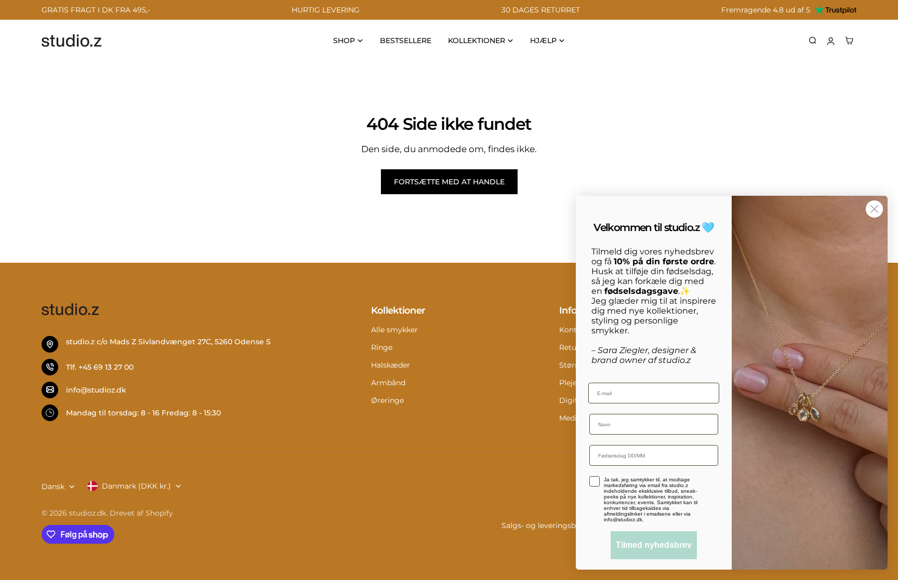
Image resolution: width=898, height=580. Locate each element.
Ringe (381, 347)
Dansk (53, 486)
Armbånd (388, 382)
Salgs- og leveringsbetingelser (556, 525)
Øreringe (387, 400)
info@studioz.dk (96, 390)
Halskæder (390, 365)
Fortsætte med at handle (449, 181)
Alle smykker (394, 329)
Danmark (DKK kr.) (136, 486)
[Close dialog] (874, 209)
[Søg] (812, 40)
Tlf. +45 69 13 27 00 (100, 367)
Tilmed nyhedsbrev (654, 545)
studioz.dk (87, 513)
